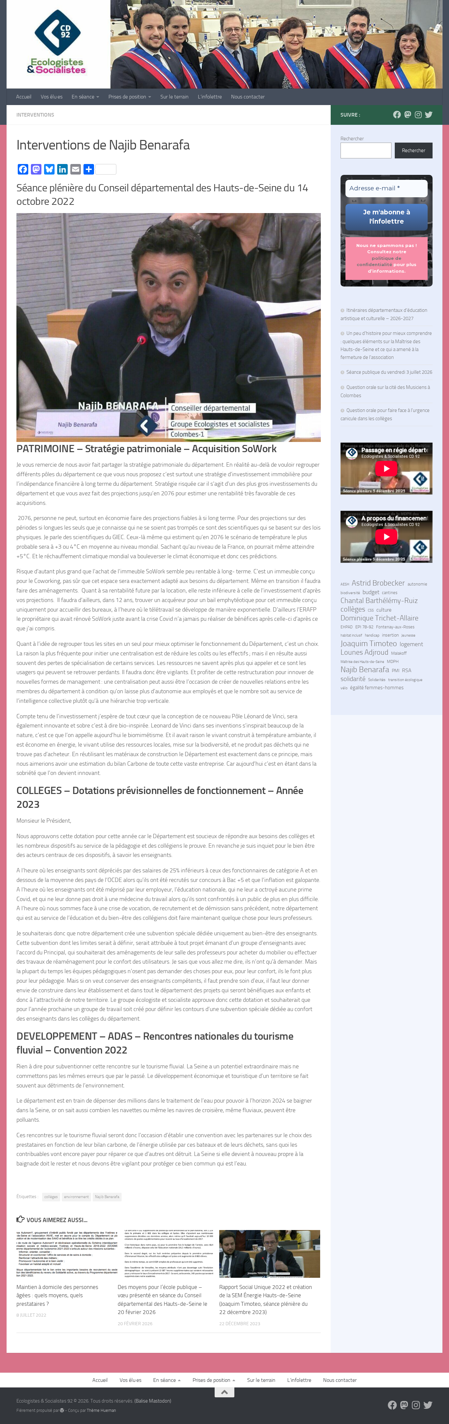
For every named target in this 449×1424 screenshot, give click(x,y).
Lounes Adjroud (365, 652)
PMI (395, 670)
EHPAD (347, 627)
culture (383, 610)
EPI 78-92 (364, 626)
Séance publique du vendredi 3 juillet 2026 (389, 372)
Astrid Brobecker (378, 583)
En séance (83, 97)
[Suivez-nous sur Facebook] (397, 115)
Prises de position (127, 97)
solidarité (353, 679)
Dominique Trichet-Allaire (379, 618)
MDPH (393, 661)
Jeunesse (408, 635)
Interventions (35, 115)
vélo (344, 688)
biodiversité (350, 592)
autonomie (417, 584)
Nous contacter (248, 97)
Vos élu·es (51, 97)
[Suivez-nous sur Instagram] (418, 115)
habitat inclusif (351, 635)
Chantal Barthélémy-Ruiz (379, 601)
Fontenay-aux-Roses (395, 626)
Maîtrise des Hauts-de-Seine (362, 661)
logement (411, 644)
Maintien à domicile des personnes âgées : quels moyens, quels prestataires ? (57, 1295)
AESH (345, 584)
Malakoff (399, 653)
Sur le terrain (174, 97)
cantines (389, 592)
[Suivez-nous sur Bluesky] (429, 115)
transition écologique (405, 679)
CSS (371, 610)
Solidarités (377, 679)
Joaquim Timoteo (369, 643)
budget (371, 592)
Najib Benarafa (107, 1196)
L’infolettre (210, 97)
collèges (51, 1196)
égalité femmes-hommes (377, 688)
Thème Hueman (101, 1410)
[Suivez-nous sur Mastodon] (408, 115)
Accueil (24, 97)
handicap (372, 635)
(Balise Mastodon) (152, 1401)
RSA (407, 670)
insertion (390, 635)
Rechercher (352, 139)
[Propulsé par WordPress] (62, 1410)
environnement (76, 1196)
